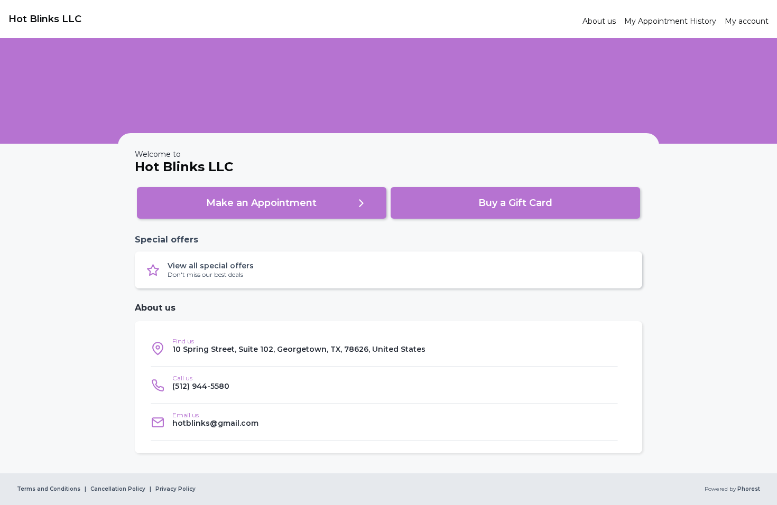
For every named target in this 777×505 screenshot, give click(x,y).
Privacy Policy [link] (175, 489)
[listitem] (384, 348)
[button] (261, 203)
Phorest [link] (748, 489)
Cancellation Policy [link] (117, 489)
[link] (291, 19)
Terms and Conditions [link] (48, 489)
